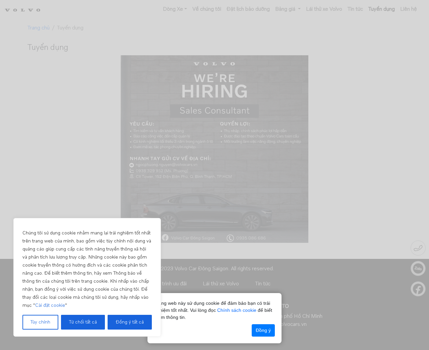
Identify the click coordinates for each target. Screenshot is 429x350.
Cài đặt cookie (50, 305)
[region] (87, 277)
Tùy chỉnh (40, 322)
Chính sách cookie (236, 310)
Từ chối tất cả (83, 322)
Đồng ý (263, 330)
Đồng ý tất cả (130, 322)
